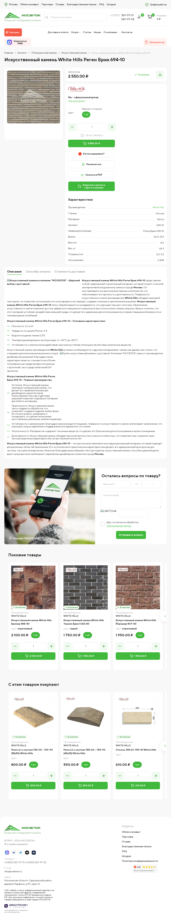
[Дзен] (27, 852)
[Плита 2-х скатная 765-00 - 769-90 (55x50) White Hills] (33, 717)
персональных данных (119, 525)
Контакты (126, 32)
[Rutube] (33, 852)
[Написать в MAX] (7, 852)
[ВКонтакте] (13, 852)
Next (165, 616)
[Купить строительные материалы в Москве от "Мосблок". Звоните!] (22, 17)
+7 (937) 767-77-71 (14, 862)
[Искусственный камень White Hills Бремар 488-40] (33, 587)
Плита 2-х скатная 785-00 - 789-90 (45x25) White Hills (84, 751)
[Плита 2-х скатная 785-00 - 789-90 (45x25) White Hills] (85, 717)
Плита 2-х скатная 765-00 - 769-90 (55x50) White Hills (32, 751)
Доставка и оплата (58, 32)
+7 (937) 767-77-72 (35, 862)
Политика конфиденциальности (140, 861)
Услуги (74, 32)
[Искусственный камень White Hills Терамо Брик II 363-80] (85, 587)
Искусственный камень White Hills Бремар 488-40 (31, 622)
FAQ (101, 4)
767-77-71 (127, 15)
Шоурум (111, 4)
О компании (110, 32)
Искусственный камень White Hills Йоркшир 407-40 (136, 622)
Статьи (87, 32)
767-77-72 (127, 19)
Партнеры (47, 4)
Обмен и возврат (29, 4)
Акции (97, 32)
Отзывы (60, 4)
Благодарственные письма (81, 4)
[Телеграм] (20, 852)
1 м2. (35, 635)
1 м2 (86, 114)
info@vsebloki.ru (13, 871)
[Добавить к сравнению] (160, 75)
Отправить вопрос (131, 534)
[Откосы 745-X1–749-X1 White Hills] (138, 717)
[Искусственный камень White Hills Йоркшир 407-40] (138, 587)
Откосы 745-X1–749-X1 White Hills (136, 749)
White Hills (158, 207)
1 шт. (33, 764)
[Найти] (46, 17)
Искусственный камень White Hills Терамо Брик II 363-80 (83, 622)
